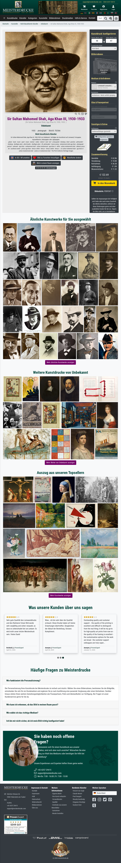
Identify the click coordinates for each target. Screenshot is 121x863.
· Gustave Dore (77, 805)
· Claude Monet (77, 794)
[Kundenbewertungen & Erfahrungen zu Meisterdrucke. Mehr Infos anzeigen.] (15, 824)
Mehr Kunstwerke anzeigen (60, 595)
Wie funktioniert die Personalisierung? (23, 680)
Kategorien (32, 18)
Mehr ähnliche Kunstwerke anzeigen (60, 362)
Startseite (5, 24)
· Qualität (54, 802)
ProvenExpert (19, 648)
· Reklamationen (36, 805)
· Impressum (35, 794)
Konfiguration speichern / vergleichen (105, 138)
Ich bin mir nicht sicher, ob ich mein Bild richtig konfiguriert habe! (35, 721)
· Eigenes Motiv (57, 794)
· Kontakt (34, 791)
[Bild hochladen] (116, 18)
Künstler (22, 18)
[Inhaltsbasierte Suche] (110, 18)
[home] (4, 18)
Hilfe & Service (81, 18)
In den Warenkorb (105, 183)
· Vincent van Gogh (78, 791)
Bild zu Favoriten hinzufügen (47, 158)
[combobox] (104, 48)
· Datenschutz (35, 799)
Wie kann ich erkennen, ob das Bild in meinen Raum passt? (32, 704)
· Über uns (34, 808)
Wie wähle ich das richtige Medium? (22, 712)
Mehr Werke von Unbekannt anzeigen (60, 462)
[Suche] (105, 18)
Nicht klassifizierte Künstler (29, 24)
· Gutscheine (56, 811)
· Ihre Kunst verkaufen (59, 796)
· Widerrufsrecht (36, 802)
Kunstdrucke (12, 18)
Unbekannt (44, 24)
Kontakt (92, 18)
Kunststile (43, 18)
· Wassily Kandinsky (78, 799)
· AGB (33, 796)
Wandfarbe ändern (73, 158)
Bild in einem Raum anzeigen (47, 163)
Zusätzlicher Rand (96, 45)
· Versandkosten (57, 799)
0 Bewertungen (50, 168)
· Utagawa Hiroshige (78, 802)
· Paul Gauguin (77, 796)
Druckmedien (67, 18)
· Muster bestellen (57, 813)
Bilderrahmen (54, 18)
